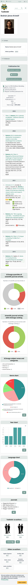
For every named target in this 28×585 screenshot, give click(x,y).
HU (26, 1)
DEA (7, 125)
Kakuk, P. (15, 188)
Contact (9, 1)
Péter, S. (8, 115)
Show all (10, 542)
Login (19, 1)
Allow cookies (22, 582)
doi (7, 199)
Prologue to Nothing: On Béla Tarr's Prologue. (15, 238)
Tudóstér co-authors (14, 70)
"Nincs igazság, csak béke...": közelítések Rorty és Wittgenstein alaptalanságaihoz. (15, 215)
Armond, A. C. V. (10, 185)
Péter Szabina (7, 535)
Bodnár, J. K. (14, 115)
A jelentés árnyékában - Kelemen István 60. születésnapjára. (15, 117)
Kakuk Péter (20, 535)
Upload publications (10, 89)
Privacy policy (4, 579)
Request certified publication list (13, 91)
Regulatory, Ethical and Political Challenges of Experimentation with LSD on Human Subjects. (14, 158)
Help (3, 1)
